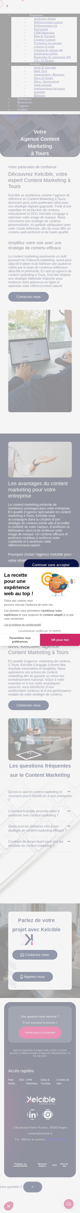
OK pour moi (60, 639)
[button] (9, 1206)
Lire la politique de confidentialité (22, 624)
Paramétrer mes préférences (20, 639)
